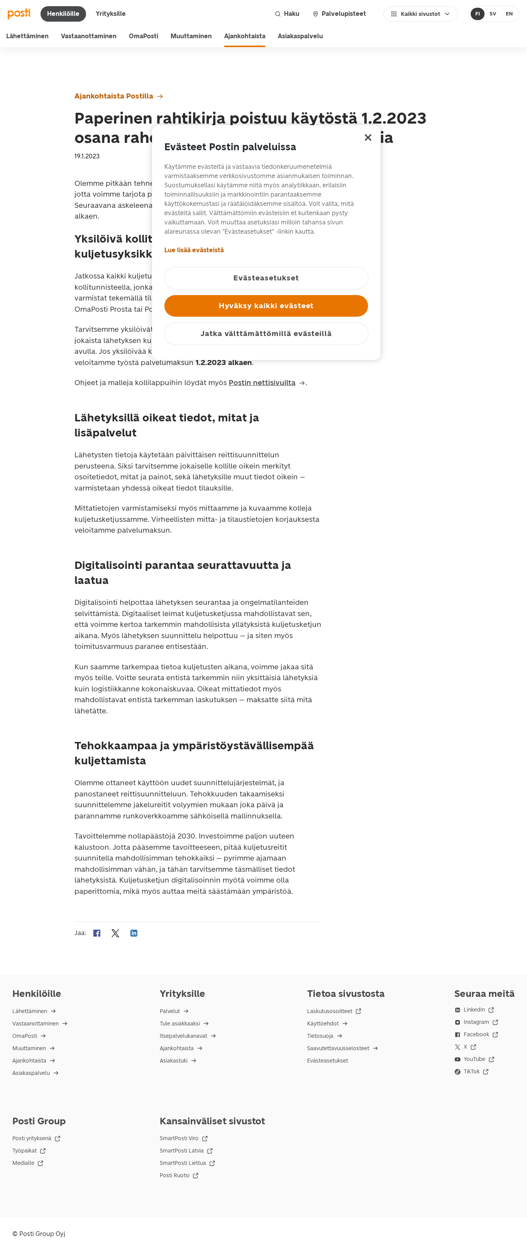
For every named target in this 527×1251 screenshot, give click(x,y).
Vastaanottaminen (89, 36)
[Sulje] (368, 137)
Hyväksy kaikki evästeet (266, 305)
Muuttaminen (191, 36)
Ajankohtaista (244, 36)
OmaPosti (143, 36)
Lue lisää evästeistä (194, 250)
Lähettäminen (27, 36)
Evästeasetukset (327, 1060)
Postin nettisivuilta (262, 382)
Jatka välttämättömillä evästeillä (266, 333)
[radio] (478, 14)
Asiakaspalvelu (300, 36)
